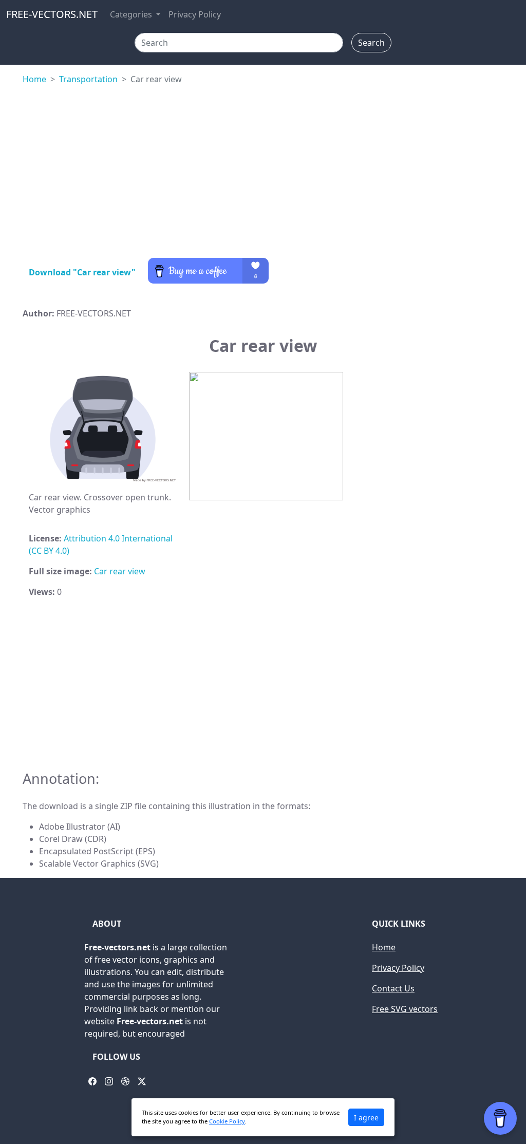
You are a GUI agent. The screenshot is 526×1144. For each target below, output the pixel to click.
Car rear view (119, 571)
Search (371, 42)
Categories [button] (132, 14)
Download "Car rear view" (82, 272)
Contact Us (393, 988)
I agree (366, 1117)
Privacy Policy (194, 14)
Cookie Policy (227, 1121)
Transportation (88, 79)
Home (34, 79)
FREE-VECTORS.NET (52, 14)
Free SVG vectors (405, 1009)
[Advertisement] (263, 174)
